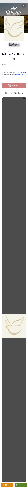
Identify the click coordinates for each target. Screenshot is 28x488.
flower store (19, 74)
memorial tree (21, 72)
